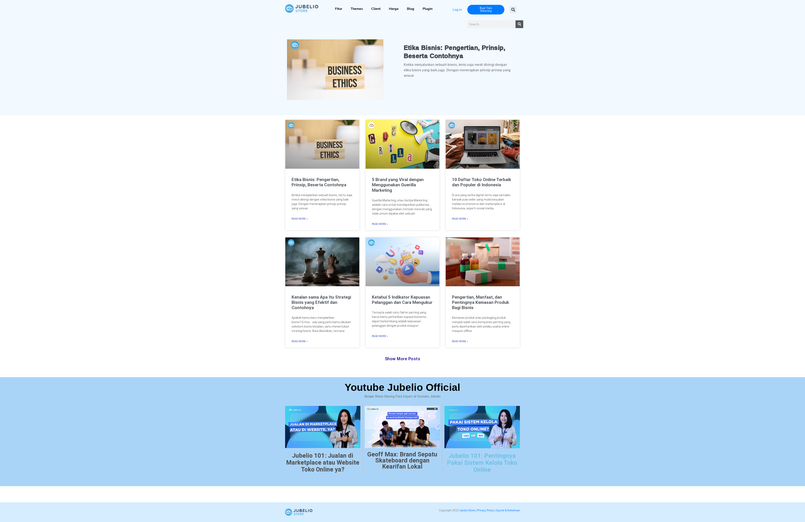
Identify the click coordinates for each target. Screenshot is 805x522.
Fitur (338, 8)
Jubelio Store (467, 510)
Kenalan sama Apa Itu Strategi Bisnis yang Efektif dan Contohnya (321, 302)
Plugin (427, 8)
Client (375, 8)
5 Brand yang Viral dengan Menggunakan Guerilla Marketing (398, 185)
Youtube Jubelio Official (402, 387)
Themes (357, 8)
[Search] (519, 24)
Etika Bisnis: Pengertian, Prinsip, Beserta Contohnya (319, 182)
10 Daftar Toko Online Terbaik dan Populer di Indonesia (481, 182)
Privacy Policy (485, 510)
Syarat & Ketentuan (508, 510)
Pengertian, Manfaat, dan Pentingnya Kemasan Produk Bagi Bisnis (480, 302)
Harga (394, 8)
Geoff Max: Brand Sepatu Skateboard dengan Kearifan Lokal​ (402, 460)
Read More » (300, 218)
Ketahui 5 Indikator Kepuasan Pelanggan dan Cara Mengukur (402, 300)
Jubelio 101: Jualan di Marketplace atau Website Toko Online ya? (322, 462)
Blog (410, 8)
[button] (513, 9)
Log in (457, 9)
